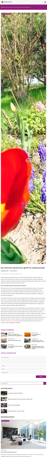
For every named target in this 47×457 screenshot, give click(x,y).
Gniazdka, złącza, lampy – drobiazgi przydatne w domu (38, 341)
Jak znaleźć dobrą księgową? (14, 405)
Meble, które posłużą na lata (14, 340)
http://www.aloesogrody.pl (10, 320)
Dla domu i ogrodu (6, 13)
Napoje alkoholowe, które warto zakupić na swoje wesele (20, 399)
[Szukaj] (44, 383)
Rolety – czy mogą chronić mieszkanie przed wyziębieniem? (15, 335)
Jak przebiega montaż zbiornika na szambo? (15, 347)
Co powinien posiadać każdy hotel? (15, 393)
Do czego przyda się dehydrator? (36, 335)
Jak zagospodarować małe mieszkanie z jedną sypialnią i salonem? (38, 347)
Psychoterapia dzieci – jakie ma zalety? (16, 411)
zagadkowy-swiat (5, 270)
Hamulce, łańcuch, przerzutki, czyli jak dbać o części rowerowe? (15, 452)
